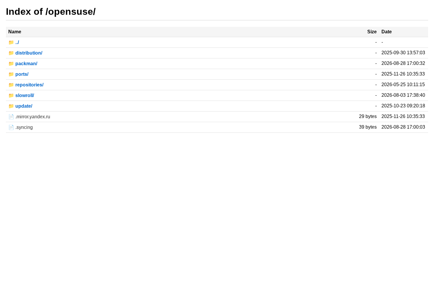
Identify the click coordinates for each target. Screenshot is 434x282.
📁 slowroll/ (21, 95)
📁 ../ (13, 42)
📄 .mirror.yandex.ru (29, 116)
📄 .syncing (20, 127)
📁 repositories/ (25, 84)
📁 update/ (20, 106)
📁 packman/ (22, 63)
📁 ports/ (18, 74)
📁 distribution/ (25, 52)
